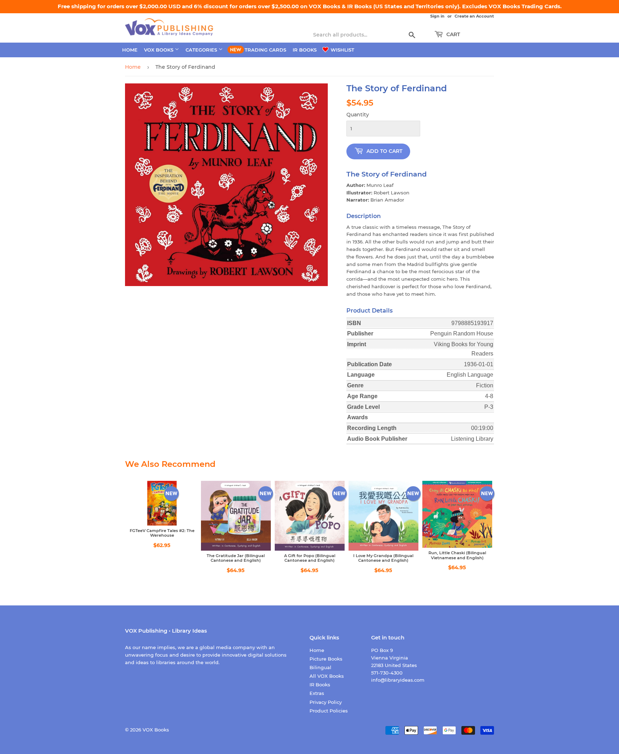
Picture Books (326, 659)
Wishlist (341, 50)
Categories (202, 50)
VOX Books (159, 50)
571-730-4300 (387, 673)
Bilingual (320, 667)
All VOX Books (327, 676)
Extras (317, 693)
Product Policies (329, 711)
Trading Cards (265, 50)
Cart (452, 34)
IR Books (305, 50)
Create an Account (474, 16)
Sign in (437, 16)
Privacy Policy (326, 702)
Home (130, 50)
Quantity (357, 114)
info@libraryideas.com (397, 680)
